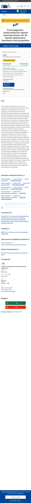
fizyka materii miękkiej (18, 184)
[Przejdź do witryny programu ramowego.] (15, 24)
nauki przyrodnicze (6, 179)
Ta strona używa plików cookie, (9, 491)
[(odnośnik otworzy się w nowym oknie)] (6, 5)
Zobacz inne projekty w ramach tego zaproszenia (13, 244)
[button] (21, 6)
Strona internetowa (7, 289)
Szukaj (24, 6)
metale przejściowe (16, 180)
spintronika (23, 193)
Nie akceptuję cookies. (15, 500)
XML (17, 303)
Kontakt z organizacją (8, 288)
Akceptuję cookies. (15, 497)
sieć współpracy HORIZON (9, 291)
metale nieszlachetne (16, 189)
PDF (17, 307)
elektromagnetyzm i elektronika (9, 193)
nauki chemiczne (17, 179)
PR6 (4, 15)
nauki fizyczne (17, 183)
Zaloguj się (18, 6)
